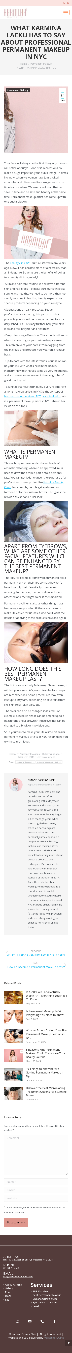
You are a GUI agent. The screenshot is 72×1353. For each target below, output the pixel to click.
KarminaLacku (51, 396)
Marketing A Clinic (54, 1337)
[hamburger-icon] (65, 12)
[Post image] (13, 997)
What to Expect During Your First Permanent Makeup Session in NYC (46, 1034)
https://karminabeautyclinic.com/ (44, 784)
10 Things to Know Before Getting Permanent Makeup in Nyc (45, 1072)
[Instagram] (17, 1321)
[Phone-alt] (42, 1321)
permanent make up (25, 762)
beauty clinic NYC (20, 263)
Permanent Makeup (17, 90)
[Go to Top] (68, 1343)
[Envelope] (30, 1321)
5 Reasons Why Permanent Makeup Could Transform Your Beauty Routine (45, 1053)
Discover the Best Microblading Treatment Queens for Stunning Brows (46, 1091)
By (51, 753)
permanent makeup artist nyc (49, 762)
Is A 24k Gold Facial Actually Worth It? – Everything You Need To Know (46, 995)
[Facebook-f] (54, 1321)
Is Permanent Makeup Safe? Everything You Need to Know (44, 1013)
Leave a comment (46, 756)
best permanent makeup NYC (22, 396)
